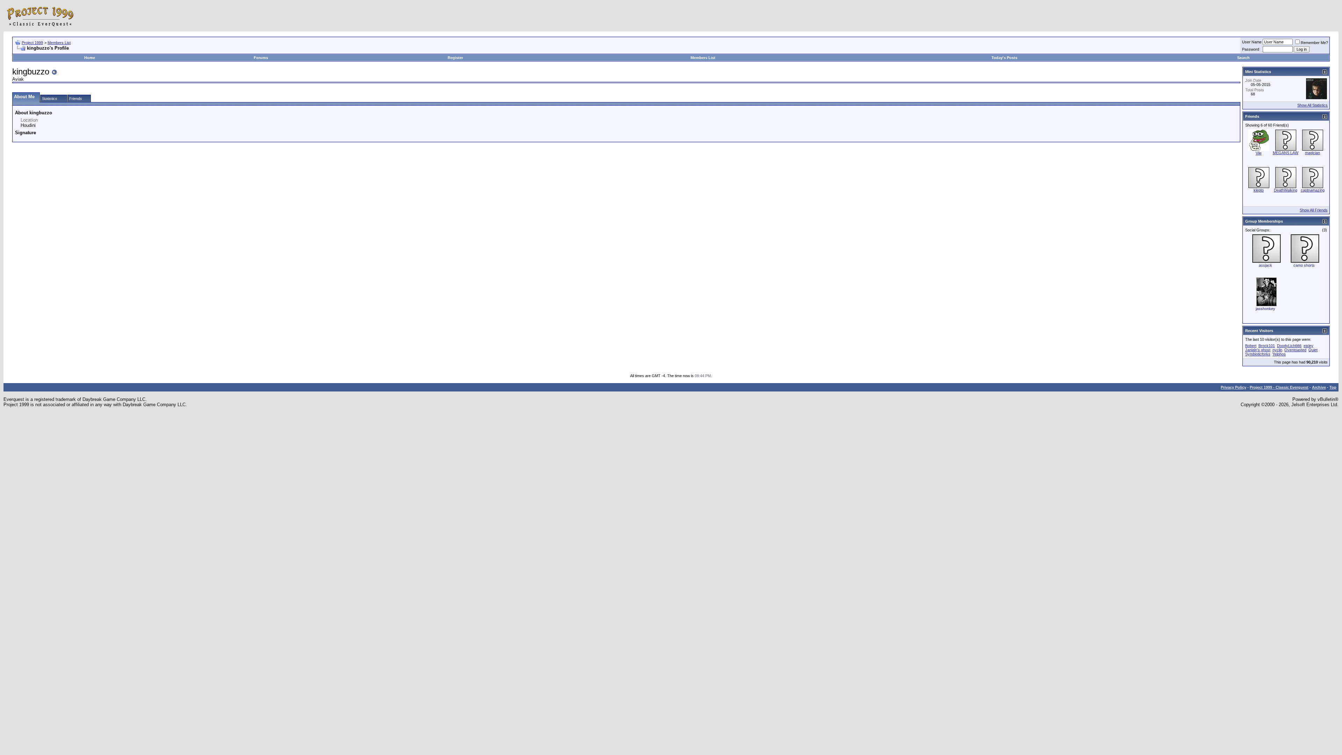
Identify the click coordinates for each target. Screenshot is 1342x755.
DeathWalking (1285, 190)
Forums (261, 58)
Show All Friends (1314, 210)
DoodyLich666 (1289, 346)
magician (1312, 153)
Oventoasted (1295, 350)
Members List (59, 43)
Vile (1259, 153)
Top (1332, 387)
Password (1250, 49)
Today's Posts (1004, 58)
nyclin (1277, 350)
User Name (1252, 42)
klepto (1259, 190)
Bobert (1250, 346)
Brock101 (1266, 346)
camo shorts (1304, 265)
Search (1243, 58)
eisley (1308, 346)
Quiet (1313, 350)
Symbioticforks (1257, 354)
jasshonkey (1265, 309)
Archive (1319, 387)
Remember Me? (1314, 43)
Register (455, 58)
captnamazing (1313, 190)
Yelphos (1279, 354)
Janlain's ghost (1257, 350)
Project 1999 (32, 43)
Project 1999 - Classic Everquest (1279, 387)
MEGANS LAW (1285, 153)
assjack (1265, 265)
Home (89, 58)
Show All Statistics (1312, 105)
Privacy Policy (1233, 387)
